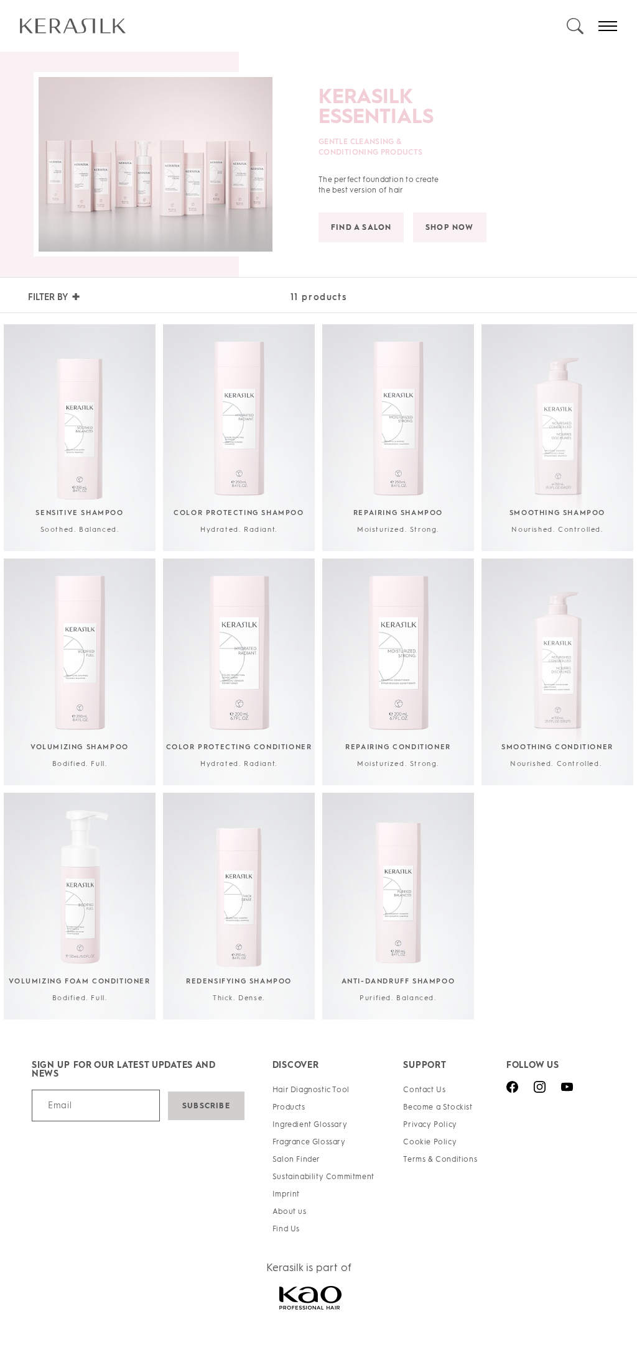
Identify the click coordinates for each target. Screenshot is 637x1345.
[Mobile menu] (607, 26)
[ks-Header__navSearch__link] (575, 26)
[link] (292, 26)
